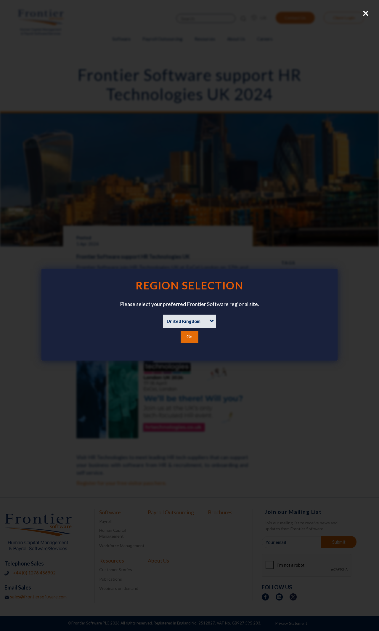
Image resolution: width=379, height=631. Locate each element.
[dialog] (189, 315)
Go (189, 336)
